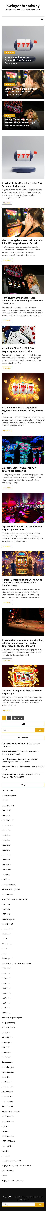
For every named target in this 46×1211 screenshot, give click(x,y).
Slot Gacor (6, 1032)
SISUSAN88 (6, 1057)
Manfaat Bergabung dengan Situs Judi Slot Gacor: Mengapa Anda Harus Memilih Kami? (22, 582)
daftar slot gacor (8, 1067)
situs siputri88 (7, 1096)
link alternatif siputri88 (11, 889)
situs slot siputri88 (9, 884)
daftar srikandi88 (8, 1116)
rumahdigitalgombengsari (12, 1018)
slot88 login (6, 1082)
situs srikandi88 (8, 1101)
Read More (6, 203)
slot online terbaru (9, 795)
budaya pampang (8, 1022)
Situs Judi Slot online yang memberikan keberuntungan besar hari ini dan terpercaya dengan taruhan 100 (22, 642)
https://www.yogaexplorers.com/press (16, 1166)
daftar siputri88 (7, 894)
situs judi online (8, 790)
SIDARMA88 (6, 1052)
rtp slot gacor (7, 958)
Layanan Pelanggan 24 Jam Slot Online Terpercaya (22, 692)
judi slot (5, 800)
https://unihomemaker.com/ (13, 1180)
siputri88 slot (7, 929)
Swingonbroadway (23, 5)
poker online (6, 934)
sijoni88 (5, 1175)
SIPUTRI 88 (6, 810)
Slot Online (10, 52)
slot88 (4, 953)
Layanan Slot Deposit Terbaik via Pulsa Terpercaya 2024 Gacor (22, 528)
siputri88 (5, 1126)
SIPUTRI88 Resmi (8, 1141)
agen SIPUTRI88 (8, 805)
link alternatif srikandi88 (11, 1161)
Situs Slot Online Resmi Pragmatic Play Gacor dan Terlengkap (18, 60)
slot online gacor (8, 919)
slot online (6, 830)
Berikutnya (18, 718)
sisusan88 (5, 1131)
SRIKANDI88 (6, 869)
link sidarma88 (7, 1106)
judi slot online (7, 1092)
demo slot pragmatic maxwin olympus (16, 963)
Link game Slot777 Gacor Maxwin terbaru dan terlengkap (19, 469)
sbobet (4, 939)
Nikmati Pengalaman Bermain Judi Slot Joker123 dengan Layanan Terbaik (20, 91)
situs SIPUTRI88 (8, 820)
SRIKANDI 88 (6, 865)
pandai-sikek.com (8, 1027)
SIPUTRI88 (6, 815)
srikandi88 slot (7, 924)
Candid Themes (23, 1199)
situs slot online (8, 1072)
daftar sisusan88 (8, 1171)
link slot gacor (7, 1037)
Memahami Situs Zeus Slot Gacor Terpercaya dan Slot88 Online (19, 350)
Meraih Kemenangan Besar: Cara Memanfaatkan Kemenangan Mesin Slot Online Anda (22, 122)
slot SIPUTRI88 (7, 825)
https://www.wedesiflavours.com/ (14, 899)
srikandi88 (5, 874)
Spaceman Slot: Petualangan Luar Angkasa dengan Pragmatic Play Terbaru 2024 (23, 410)
